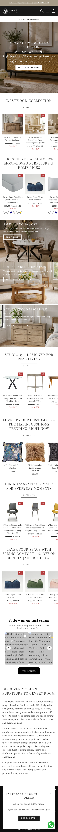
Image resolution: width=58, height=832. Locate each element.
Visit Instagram (29, 671)
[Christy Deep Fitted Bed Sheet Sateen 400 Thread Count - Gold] (21, 212)
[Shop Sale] (29, 241)
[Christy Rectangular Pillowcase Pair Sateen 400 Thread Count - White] (50, 212)
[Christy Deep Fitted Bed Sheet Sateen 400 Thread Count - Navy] (11, 212)
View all (29, 107)
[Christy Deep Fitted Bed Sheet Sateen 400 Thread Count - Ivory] (17, 212)
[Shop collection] (29, 326)
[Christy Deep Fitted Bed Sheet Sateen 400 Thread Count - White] (4, 212)
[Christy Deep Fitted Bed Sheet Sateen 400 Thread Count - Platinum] (8, 212)
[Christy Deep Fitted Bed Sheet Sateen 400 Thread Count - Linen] (14, 212)
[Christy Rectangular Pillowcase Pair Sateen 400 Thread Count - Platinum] (53, 212)
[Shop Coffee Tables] (29, 283)
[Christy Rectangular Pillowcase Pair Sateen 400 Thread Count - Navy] (56, 212)
